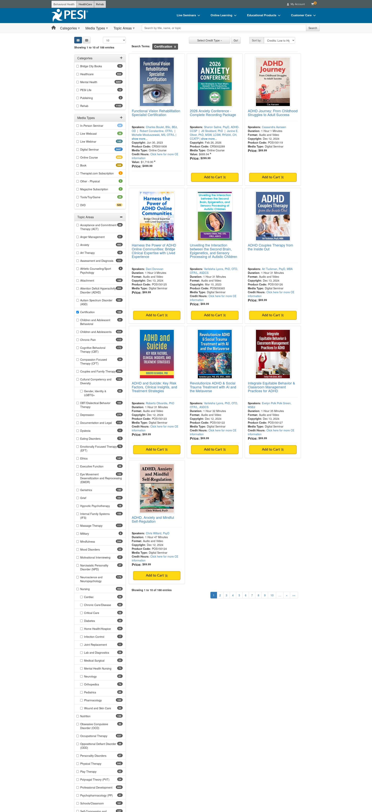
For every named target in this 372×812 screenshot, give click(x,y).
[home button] (53, 28)
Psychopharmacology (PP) (101, 795)
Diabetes (95, 621)
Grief (90, 498)
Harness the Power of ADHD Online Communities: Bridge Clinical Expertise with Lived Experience (154, 250)
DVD (89, 205)
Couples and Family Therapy (101, 371)
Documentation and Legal (101, 423)
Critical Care (97, 613)
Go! (236, 40)
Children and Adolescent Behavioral (95, 322)
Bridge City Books (97, 66)
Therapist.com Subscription (101, 173)
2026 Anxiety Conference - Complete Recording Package (213, 112)
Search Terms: (141, 46)
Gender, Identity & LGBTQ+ (95, 393)
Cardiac (95, 597)
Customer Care (301, 15)
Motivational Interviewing (101, 557)
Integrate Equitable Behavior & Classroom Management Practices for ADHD (271, 386)
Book (90, 165)
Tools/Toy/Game (96, 197)
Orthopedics (97, 684)
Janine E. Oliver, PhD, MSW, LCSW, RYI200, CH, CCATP (214, 135)
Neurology (96, 676)
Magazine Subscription (99, 189)
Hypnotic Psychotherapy (101, 506)
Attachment (94, 280)
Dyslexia (91, 431)
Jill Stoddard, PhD (212, 131)
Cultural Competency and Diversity (95, 381)
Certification (94, 312)
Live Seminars (186, 15)
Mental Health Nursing (103, 668)
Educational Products (261, 15)
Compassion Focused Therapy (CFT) (95, 361)
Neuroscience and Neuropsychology (97, 579)
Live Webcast (94, 133)
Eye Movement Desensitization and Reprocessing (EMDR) (101, 478)
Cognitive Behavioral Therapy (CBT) (96, 349)
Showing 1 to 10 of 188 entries (94, 47)
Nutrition (92, 716)
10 (272, 595)
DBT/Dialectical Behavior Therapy (95, 405)
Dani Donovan (154, 269)
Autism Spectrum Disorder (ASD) (96, 302)
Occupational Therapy (100, 736)
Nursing (91, 589)
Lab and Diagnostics (102, 652)
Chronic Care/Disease (103, 605)
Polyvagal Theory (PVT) (101, 779)
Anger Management (98, 237)
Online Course (96, 157)
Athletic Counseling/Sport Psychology (95, 270)
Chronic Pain (95, 340)
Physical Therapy (97, 763)
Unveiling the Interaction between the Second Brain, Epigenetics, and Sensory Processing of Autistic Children (213, 250)
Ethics (90, 458)
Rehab (100, 4)
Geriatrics (93, 490)
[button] (86, 40)
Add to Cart (213, 177)
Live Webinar (95, 141)
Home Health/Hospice (103, 629)
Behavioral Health (64, 4)
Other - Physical (95, 181)
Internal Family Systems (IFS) (95, 516)
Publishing (91, 98)
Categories (68, 27)
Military (90, 533)
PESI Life (92, 90)
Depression (94, 415)
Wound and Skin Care (103, 708)
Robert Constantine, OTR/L (156, 131)
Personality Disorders (99, 756)
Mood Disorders (96, 549)
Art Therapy (93, 253)
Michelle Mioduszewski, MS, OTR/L (153, 135)
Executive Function (98, 466)
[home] (69, 15)
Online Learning (221, 15)
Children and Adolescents (101, 332)
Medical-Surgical (100, 660)
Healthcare (93, 74)
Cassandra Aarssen (274, 127)
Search (312, 28)
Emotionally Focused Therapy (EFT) (98, 448)
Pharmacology (99, 700)
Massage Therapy (98, 526)
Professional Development (101, 787)
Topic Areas (123, 27)
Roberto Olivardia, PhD (160, 403)
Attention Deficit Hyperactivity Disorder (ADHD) (98, 290)
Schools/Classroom (99, 803)
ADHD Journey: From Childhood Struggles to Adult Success (273, 112)
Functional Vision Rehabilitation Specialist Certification (156, 112)
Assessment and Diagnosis (101, 261)
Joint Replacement (101, 644)
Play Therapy (94, 771)
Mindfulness (94, 541)
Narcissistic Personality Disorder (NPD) (95, 567)
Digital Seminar (97, 149)
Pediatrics (96, 692)
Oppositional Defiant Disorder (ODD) (98, 746)
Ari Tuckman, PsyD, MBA (277, 269)
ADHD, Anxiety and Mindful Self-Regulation (153, 519)
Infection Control (100, 637)
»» (293, 595)
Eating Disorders (96, 438)
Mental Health (96, 82)
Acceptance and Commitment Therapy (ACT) (98, 227)
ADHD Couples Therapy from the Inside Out (270, 246)
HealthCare (85, 4)
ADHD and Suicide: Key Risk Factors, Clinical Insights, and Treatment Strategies (154, 386)
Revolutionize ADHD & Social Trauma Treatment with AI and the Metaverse (213, 386)
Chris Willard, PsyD (157, 533)
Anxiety (91, 245)
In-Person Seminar (97, 126)
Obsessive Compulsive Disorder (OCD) (96, 726)
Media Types (95, 27)
